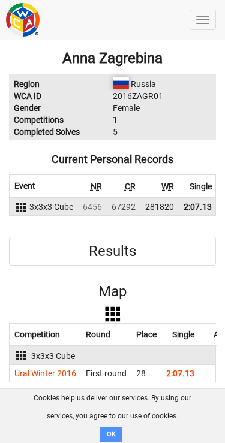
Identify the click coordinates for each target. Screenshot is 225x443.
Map (112, 291)
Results (112, 251)
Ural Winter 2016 (45, 373)
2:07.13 (198, 207)
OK (111, 434)
